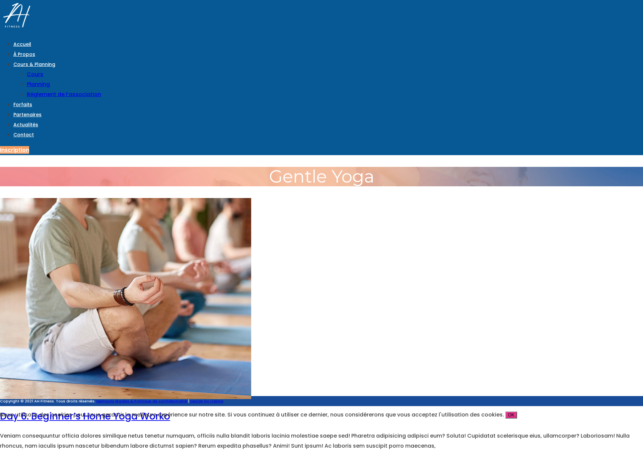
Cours (35, 74)
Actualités (25, 124)
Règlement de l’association (64, 94)
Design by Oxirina (206, 401)
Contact (23, 134)
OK (511, 414)
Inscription (14, 150)
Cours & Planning (34, 64)
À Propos (24, 54)
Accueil (22, 44)
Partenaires (27, 114)
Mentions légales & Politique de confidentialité (141, 401)
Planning (38, 84)
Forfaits (22, 104)
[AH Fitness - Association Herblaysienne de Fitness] (16, 29)
